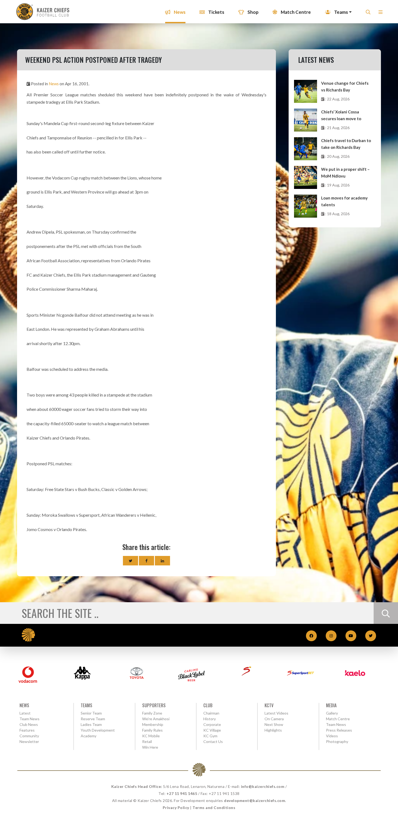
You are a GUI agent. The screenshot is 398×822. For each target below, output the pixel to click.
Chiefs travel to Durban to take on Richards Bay (346, 144)
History (209, 718)
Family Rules (152, 730)
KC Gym (210, 735)
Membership (152, 724)
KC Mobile (151, 735)
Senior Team (91, 713)
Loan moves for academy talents (344, 201)
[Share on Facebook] (146, 560)
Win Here (150, 747)
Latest (25, 713)
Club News (28, 724)
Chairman (211, 713)
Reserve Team (93, 718)
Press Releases (339, 730)
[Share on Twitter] (130, 560)
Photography (337, 741)
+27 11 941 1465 (182, 793)
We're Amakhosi (155, 718)
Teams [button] (340, 12)
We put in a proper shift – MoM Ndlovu (345, 172)
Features (27, 730)
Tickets (215, 12)
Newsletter (29, 741)
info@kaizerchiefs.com (263, 786)
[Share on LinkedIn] (162, 560)
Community (29, 735)
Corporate (212, 724)
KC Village (212, 730)
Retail (147, 741)
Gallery (332, 713)
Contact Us (213, 741)
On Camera (274, 718)
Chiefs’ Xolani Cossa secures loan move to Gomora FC (341, 115)
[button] (381, 13)
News (179, 12)
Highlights (273, 730)
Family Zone (152, 713)
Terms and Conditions (214, 807)
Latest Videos (276, 713)
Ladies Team (91, 724)
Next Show (274, 724)
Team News (29, 718)
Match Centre (295, 12)
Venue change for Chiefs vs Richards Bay (344, 86)
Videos (332, 735)
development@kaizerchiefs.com (254, 800)
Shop (253, 12)
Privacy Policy (176, 807)
